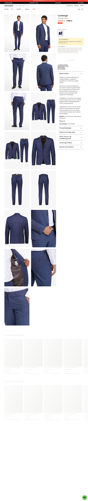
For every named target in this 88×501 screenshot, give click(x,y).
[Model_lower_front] (16, 72)
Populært (19, 9)
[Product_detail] (43, 228)
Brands (27, 9)
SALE (34, 9)
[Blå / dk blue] (60, 33)
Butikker (77, 5)
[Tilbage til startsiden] (8, 5)
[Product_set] (43, 111)
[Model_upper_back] (43, 72)
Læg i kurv (72, 60)
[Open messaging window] (84, 497)
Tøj (11, 9)
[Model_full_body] (16, 33)
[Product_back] (43, 189)
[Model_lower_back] (16, 111)
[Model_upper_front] (43, 33)
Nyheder (6, 9)
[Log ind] (79, 9)
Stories (82, 5)
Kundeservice (69, 5)
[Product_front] (43, 150)
